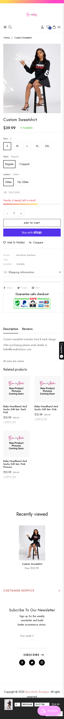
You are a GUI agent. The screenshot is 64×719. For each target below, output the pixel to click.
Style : (11, 156)
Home (7, 37)
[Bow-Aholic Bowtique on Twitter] (32, 662)
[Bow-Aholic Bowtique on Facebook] (22, 662)
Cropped (24, 164)
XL (37, 146)
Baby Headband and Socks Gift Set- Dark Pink (15, 409)
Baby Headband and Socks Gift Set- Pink (46, 408)
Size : (7, 138)
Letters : (11, 174)
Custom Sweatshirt (32, 564)
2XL (47, 146)
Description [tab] (10, 329)
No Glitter (23, 182)
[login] (41, 27)
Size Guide (14, 192)
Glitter (8, 182)
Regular (9, 164)
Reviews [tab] (27, 329)
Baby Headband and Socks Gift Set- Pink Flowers (15, 464)
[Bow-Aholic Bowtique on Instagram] (42, 662)
